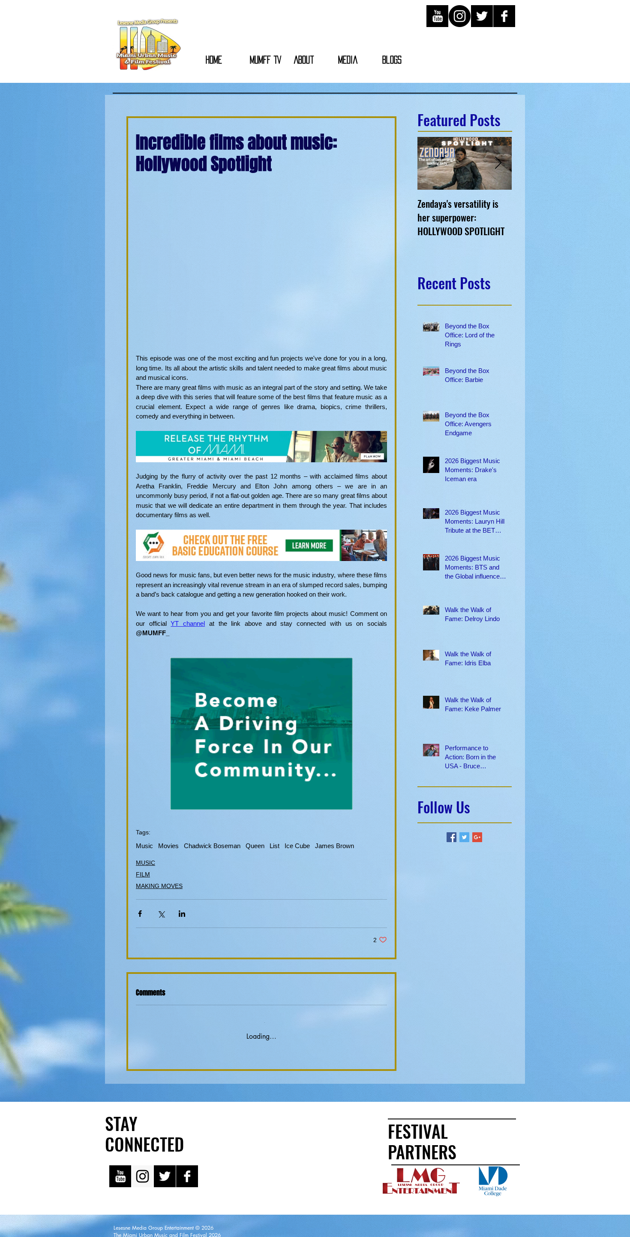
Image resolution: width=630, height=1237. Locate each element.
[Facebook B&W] (504, 16)
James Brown (334, 845)
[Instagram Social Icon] (142, 1170)
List (274, 845)
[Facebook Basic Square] (451, 837)
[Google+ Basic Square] (477, 837)
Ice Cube (297, 845)
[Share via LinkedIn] (182, 914)
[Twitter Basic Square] (464, 837)
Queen (255, 845)
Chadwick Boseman (212, 845)
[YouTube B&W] (437, 16)
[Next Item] (498, 163)
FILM (143, 874)
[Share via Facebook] (140, 914)
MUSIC (145, 862)
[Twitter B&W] (482, 16)
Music (144, 845)
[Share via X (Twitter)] (161, 914)
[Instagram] (460, 16)
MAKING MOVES (159, 885)
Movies (168, 845)
